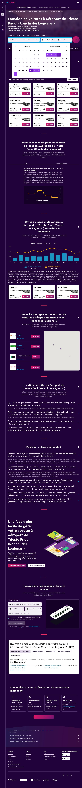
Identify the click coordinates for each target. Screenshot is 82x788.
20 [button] (27, 66)
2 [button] (38, 54)
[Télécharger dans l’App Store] (66, 758)
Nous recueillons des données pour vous (21, 738)
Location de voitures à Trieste (56, 11)
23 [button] (38, 66)
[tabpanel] (44, 187)
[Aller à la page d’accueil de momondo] (11, 2)
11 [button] (19, 62)
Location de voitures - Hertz (17, 670)
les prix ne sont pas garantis (47, 730)
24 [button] (15, 70)
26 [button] (23, 70)
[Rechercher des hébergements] (3, 10)
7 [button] (30, 58)
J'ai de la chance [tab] (15, 655)
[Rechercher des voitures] (3, 14)
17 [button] (15, 66)
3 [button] (15, 58)
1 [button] (34, 54)
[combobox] (14, 35)
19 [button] (23, 66)
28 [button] (30, 70)
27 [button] (27, 70)
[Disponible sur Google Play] (66, 754)
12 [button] (23, 62)
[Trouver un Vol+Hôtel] (3, 17)
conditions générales (33, 626)
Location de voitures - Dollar (17, 667)
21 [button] (30, 66)
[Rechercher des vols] (3, 7)
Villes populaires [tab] (50, 651)
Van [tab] (50, 243)
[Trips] (3, 25)
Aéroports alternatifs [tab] (37, 651)
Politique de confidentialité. (17, 627)
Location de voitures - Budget (18, 665)
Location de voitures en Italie (19, 11)
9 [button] (38, 58)
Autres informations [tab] (61, 163)
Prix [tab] (26, 163)
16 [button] (38, 62)
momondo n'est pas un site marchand (20, 735)
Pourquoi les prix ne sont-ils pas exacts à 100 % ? (24, 741)
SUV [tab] (46, 243)
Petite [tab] (33, 243)
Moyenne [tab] (39, 243)
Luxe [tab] (55, 243)
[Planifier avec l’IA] (3, 20)
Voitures (10, 11)
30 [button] (38, 70)
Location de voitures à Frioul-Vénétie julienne (38, 11)
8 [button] (34, 58)
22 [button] (34, 66)
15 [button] (34, 62)
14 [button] (30, 62)
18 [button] (19, 66)
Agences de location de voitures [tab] (20, 651)
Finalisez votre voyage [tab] (64, 651)
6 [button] (66, 54)
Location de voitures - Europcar (52, 665)
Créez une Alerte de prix (68, 706)
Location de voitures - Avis (51, 667)
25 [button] (19, 70)
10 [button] (15, 62)
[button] (2, 2)
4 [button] (19, 58)
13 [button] (26, 62)
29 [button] (34, 70)
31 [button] (15, 74)
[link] (26, 93)
